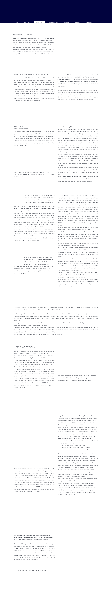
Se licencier (89, 22)
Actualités (77, 22)
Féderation (27, 22)
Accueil (17, 22)
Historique (39, 22)
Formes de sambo (53, 22)
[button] (28, 22)
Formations (66, 22)
